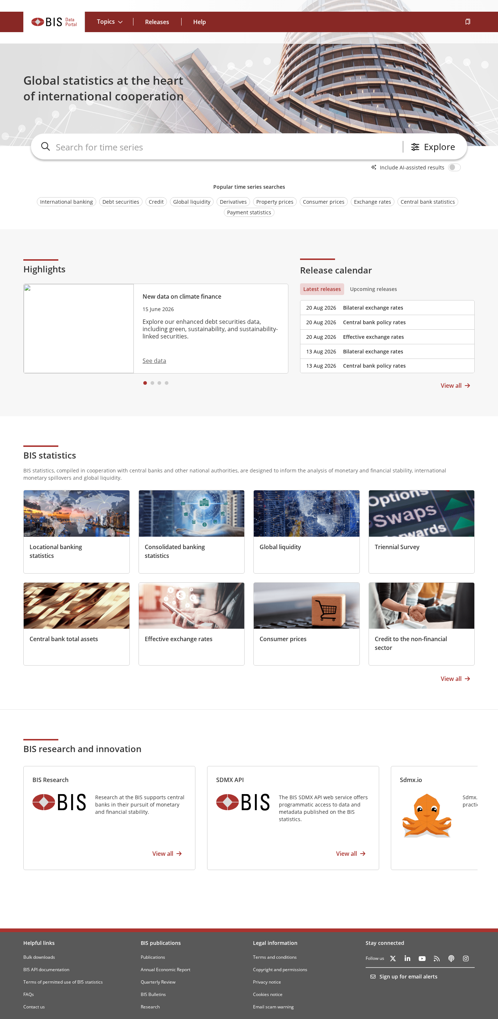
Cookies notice (268, 994)
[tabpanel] (387, 334)
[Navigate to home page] (54, 22)
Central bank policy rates (374, 322)
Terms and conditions (275, 957)
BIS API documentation (46, 969)
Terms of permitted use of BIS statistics (63, 982)
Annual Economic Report (165, 969)
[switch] (455, 167)
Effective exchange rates (373, 336)
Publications (153, 957)
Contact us (34, 1007)
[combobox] (228, 147)
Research (150, 1007)
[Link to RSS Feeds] (437, 958)
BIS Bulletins (153, 994)
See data (154, 361)
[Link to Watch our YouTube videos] (422, 958)
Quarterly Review (158, 982)
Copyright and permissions (280, 969)
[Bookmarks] (467, 22)
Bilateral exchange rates (373, 307)
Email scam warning (273, 1007)
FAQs (28, 994)
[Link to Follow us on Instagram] (466, 958)
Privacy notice (267, 982)
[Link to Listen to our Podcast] (451, 958)
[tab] (322, 289)
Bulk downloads (39, 957)
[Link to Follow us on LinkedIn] (407, 958)
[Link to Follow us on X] (393, 958)
